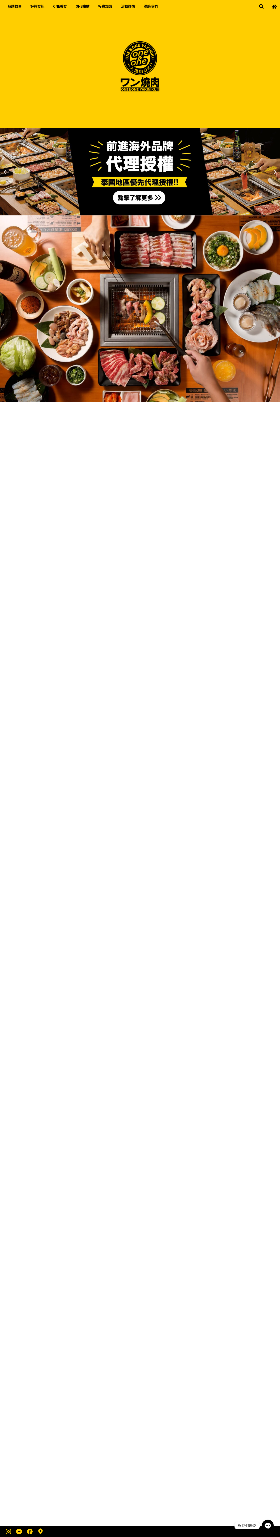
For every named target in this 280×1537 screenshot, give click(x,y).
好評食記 (37, 6)
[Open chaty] (268, 1526)
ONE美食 (60, 6)
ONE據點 (82, 6)
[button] (261, 6)
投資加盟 (105, 6)
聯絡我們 (151, 6)
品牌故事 (15, 6)
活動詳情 (128, 6)
